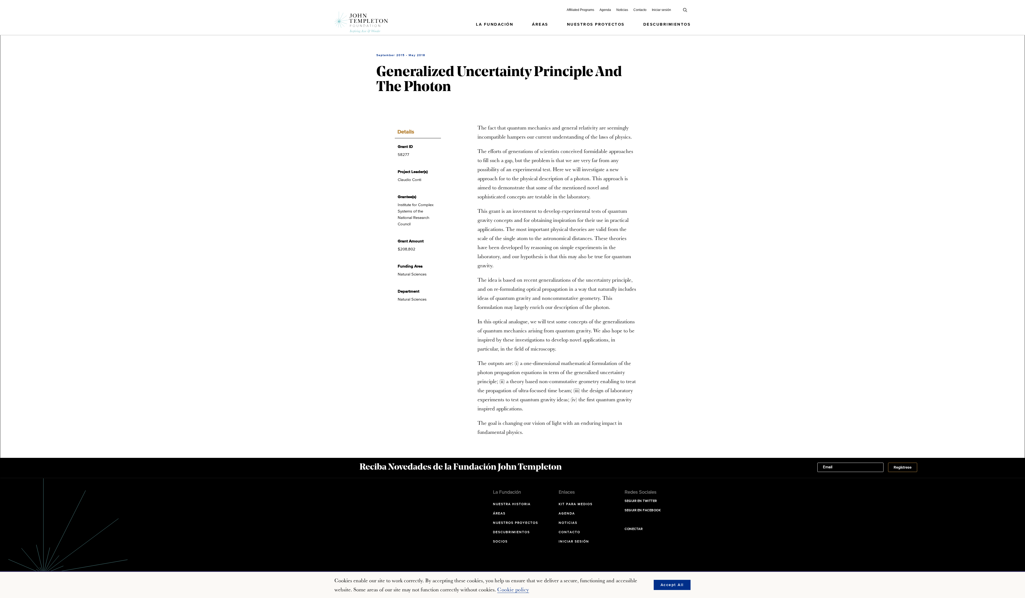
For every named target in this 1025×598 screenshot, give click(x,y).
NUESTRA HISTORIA (512, 504)
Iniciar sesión (661, 10)
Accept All (672, 585)
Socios (500, 541)
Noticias (622, 10)
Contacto (639, 10)
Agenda (605, 10)
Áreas (540, 24)
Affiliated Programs (580, 10)
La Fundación (494, 24)
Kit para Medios (576, 504)
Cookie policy (513, 589)
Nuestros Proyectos (596, 24)
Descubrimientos (667, 24)
